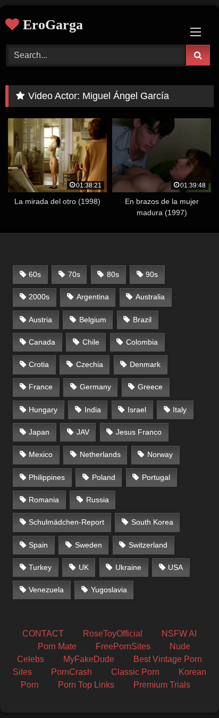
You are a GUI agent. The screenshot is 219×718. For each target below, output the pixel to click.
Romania (44, 499)
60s (35, 274)
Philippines (47, 477)
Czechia (89, 364)
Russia (97, 499)
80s (113, 274)
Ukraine (128, 567)
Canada (42, 342)
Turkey (40, 567)
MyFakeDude (88, 659)
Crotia (39, 364)
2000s (39, 296)
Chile (90, 342)
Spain (38, 545)
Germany (95, 386)
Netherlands (100, 454)
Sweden (88, 545)
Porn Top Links (86, 684)
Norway (160, 454)
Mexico (41, 454)
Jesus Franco (139, 432)
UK (84, 567)
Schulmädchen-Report (66, 522)
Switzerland (148, 545)
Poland (103, 477)
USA (175, 567)
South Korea (152, 522)
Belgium (92, 319)
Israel (137, 409)
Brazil (142, 319)
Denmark (145, 364)
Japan (39, 432)
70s (74, 274)
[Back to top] (186, 686)
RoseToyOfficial (112, 633)
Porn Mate (57, 646)
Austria (40, 319)
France (41, 386)
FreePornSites (123, 646)
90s (152, 274)
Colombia (142, 342)
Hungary (43, 409)
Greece (150, 386)
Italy (180, 409)
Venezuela (46, 589)
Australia (150, 296)
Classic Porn (135, 671)
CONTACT (43, 633)
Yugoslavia (109, 589)
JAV (83, 432)
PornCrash (71, 671)
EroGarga (51, 24)
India (93, 409)
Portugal (156, 477)
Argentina (93, 296)
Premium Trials (161, 684)
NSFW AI (179, 633)
